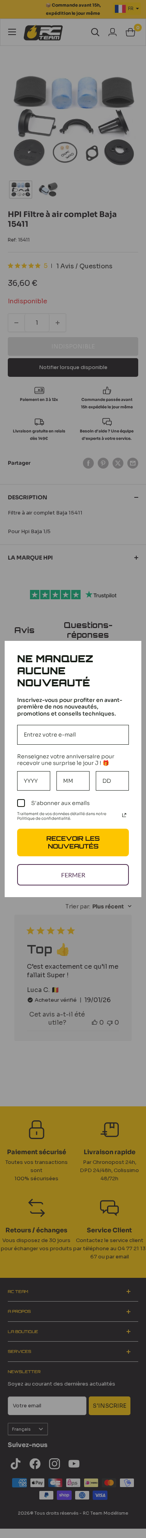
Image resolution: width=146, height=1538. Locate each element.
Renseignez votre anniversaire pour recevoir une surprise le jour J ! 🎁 (65, 759)
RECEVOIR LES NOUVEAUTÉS (73, 842)
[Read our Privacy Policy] (124, 815)
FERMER (73, 874)
